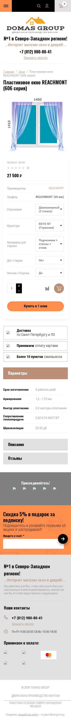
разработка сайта (28, 714)
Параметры (17, 373)
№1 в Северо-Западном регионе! (35, 38)
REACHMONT (56, 188)
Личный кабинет (47, 6)
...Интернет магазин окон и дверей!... (35, 44)
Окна (22, 72)
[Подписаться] (63, 539)
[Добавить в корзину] (59, 288)
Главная (8, 72)
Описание (16, 444)
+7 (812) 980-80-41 (35, 52)
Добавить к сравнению (47, 288)
